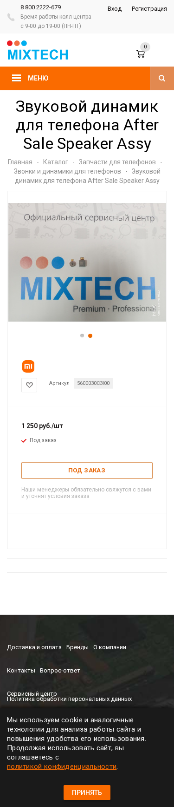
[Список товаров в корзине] (147, 58)
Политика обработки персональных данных (69, 698)
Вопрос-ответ (60, 670)
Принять (87, 792)
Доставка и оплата (34, 647)
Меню (38, 78)
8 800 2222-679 (40, 7)
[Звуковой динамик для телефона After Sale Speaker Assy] (87, 319)
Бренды (77, 647)
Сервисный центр (32, 693)
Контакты (21, 670)
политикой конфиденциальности (61, 766)
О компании (109, 647)
